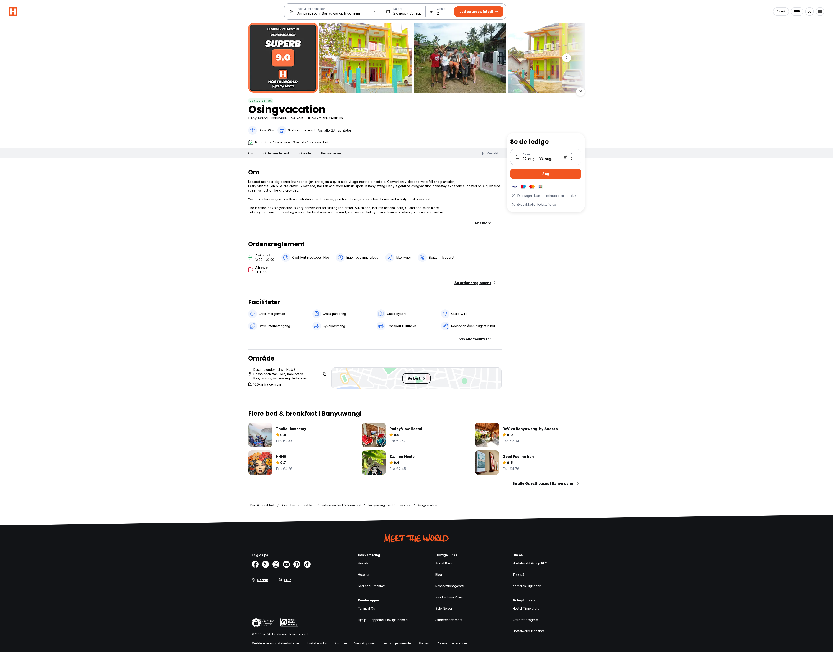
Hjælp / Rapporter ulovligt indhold (383, 620)
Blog (438, 574)
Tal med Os (366, 608)
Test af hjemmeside (396, 643)
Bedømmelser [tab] (331, 153)
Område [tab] (305, 153)
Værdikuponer (364, 643)
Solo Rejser (443, 608)
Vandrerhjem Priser (449, 597)
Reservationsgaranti (449, 586)
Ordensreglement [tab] (276, 153)
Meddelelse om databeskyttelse (275, 643)
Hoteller (363, 574)
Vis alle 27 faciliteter (334, 130)
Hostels (363, 563)
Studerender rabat (448, 620)
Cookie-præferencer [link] (452, 643)
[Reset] (375, 11)
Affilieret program (525, 620)
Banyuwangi (258, 118)
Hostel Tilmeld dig (526, 608)
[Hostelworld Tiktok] (307, 564)
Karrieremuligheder (527, 586)
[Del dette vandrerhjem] (580, 91)
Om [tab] (250, 153)
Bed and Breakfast (371, 586)
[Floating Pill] (566, 57)
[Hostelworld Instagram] (275, 564)
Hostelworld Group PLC (530, 563)
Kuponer (341, 643)
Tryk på (518, 574)
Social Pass (443, 563)
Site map (424, 643)
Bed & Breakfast (261, 100)
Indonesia (279, 118)
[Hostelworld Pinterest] (296, 564)
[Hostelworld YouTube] (286, 564)
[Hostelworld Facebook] (255, 564)
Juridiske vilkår (317, 643)
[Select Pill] (809, 11)
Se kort (297, 118)
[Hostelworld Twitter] (265, 564)
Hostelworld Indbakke (529, 631)
